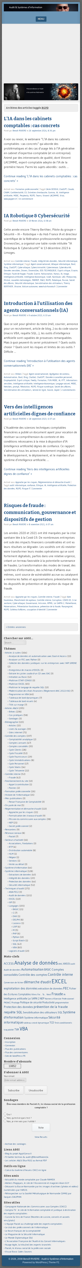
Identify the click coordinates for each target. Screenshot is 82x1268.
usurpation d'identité (36, 609)
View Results (41, 1136)
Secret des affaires (63, 386)
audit (73, 964)
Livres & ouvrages (18, 728)
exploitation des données (21, 988)
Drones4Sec (33, 270)
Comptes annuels (18, 742)
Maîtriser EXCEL (17, 683)
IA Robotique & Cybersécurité (37, 215)
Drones (24, 270)
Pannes (12, 787)
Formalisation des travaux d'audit (25, 815)
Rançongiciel (67, 606)
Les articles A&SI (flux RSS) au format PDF (26, 1160)
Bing (6, 267)
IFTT (63, 380)
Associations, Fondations (21, 843)
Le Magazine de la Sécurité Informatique (25, 1234)
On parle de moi (13, 805)
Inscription (10, 1041)
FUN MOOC (52, 380)
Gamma (51, 192)
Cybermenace (52, 267)
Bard (73, 264)
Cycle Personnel (16, 763)
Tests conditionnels (63, 1022)
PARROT (35, 280)
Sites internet (15, 732)
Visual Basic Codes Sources (18, 1251)
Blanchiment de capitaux (25, 600)
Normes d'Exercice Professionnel (59, 998)
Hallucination (46, 273)
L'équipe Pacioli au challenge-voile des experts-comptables (33, 1223)
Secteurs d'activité (14, 839)
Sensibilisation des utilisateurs (49, 283)
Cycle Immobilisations (20, 760)
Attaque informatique (60, 264)
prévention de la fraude (50, 606)
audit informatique (18, 485)
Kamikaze (56, 276)
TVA (16, 1029)
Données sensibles (12, 270)
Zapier (57, 390)
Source (50, 390)
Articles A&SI (11, 708)
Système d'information (16, 867)
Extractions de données (20, 874)
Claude (71, 189)
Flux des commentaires (16, 1052)
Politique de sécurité (31, 1002)
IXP (10, 902)
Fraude (34, 261)
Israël (48, 276)
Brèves (18, 374)
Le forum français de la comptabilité (23, 1230)
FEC (66, 988)
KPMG (50, 603)
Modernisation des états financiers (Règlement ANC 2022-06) (39, 690)
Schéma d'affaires (18, 609)
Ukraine (17, 286)
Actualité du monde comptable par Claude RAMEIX (30, 1179)
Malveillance (70, 603)
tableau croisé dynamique (36, 1022)
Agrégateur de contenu (59, 374)
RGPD (32, 195)
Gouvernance (31, 603)
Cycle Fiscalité (16, 753)
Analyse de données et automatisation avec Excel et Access (38, 656)
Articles (12, 725)
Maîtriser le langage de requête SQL (26, 687)
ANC (60, 963)
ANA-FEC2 (14, 891)
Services (13, 860)
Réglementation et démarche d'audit (54, 482)
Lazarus (17, 923)
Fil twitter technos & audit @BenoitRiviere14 (26, 1156)
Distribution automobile (20, 850)
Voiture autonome (30, 286)
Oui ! (9, 1114)
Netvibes (8, 386)
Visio (62, 195)
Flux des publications (15, 1048)
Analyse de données (36, 962)
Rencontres (10, 829)
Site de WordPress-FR (15, 1055)
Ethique (7, 273)
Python (16, 936)
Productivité (48, 1002)
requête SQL (13, 1012)
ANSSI (66, 963)
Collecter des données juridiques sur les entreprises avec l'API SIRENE (43, 663)
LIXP (15, 926)
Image (66, 273)
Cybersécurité (65, 267)
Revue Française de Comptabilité (25, 801)
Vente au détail (16, 864)
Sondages (13, 718)
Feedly (33, 380)
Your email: (9, 1076)
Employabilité (10, 380)
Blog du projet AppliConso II (18, 1153)
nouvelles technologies (21, 280)
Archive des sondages (15, 1143)
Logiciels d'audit (17, 950)
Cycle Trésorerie (16, 770)
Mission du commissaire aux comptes (27, 819)
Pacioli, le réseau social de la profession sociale (28, 1248)
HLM (11, 853)
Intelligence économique (34, 276)
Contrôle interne (22, 261)
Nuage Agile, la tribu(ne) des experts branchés (28, 1244)
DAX (15, 916)
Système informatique (13, 264)
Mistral (7, 280)
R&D (42, 280)
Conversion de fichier (13, 982)
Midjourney (71, 276)
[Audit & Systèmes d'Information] (41, 10)
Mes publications (13, 798)
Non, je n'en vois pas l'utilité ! (21, 1121)
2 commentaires (68, 390)
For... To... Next (44, 994)
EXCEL (12, 898)
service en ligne (39, 390)
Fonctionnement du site (16, 780)
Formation (42, 380)
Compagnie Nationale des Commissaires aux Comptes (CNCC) (36, 1206)
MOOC (16, 195)
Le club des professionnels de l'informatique (26, 1227)
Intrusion (42, 603)
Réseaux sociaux (13, 832)
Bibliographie (11, 721)
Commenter (62, 286)
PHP (15, 933)
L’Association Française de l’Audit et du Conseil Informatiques (35, 1241)
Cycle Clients (15, 749)
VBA (15, 947)
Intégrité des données (47, 261)
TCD (52, 1022)
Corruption (57, 600)
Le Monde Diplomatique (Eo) (19, 1237)
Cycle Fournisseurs (18, 756)
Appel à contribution (19, 784)
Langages (14, 905)
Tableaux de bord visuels (21, 701)
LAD (63, 276)
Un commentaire (26, 198)
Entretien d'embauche (37, 192)
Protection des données (20, 881)
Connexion (10, 1045)
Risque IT (26, 488)
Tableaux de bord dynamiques (24, 697)
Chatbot (32, 377)
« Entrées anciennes (16, 627)
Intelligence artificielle (13, 276)
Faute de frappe (19, 273)
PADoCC (7, 1002)
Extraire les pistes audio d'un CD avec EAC (29, 673)
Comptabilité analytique (21, 739)
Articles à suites (13, 652)
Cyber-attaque (24, 267)
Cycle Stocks (15, 767)
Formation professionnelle (26, 189)
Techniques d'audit (14, 888)
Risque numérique (45, 386)
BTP (11, 846)
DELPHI (16, 919)
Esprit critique (64, 270)
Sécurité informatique (67, 261)
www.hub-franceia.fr (47, 286)
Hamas (56, 273)
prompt (16, 386)
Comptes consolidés (18, 746)
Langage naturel (63, 383)
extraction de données (50, 988)
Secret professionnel (19, 826)
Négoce (12, 857)
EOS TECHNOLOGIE (48, 270)
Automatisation (10, 377)
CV (25, 192)
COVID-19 (67, 600)
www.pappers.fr (10, 198)
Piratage (15, 1002)
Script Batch (19, 940)
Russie (65, 280)
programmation (62, 1002)
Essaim (74, 270)
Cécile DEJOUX (52, 189)
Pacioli (12, 836)
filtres (34, 994)
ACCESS (9, 963)
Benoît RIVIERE (19, 130)
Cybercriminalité (38, 267)
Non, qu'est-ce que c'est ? (19, 1117)
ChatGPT (63, 189)
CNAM (6, 192)
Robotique (56, 280)
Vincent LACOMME (51, 195)
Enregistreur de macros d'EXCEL (24, 669)
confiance (31, 485)
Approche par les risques (26, 482)
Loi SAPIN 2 (59, 603)
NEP (11, 822)
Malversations (10, 606)
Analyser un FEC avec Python (23, 659)
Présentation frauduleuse (28, 606)
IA (57, 192)
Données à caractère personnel (59, 377)
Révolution (25, 386)
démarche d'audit (37, 982)
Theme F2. (54, 1262)
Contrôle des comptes (15, 735)
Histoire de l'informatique (17, 794)
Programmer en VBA (19, 694)
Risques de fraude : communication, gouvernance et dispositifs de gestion (40, 512)
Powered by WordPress (35, 1262)
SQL (15, 943)
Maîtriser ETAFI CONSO (20, 680)
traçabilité (9, 1029)
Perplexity (24, 195)
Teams (39, 195)
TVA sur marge (16, 704)
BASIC (16, 909)
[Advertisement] (41, 54)
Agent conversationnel (40, 264)
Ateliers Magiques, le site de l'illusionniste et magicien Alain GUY (37, 1183)
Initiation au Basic (18, 676)
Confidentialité (16, 192)
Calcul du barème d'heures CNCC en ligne (25, 1170)
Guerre (37, 273)
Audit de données (17, 895)
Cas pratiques (16, 715)
